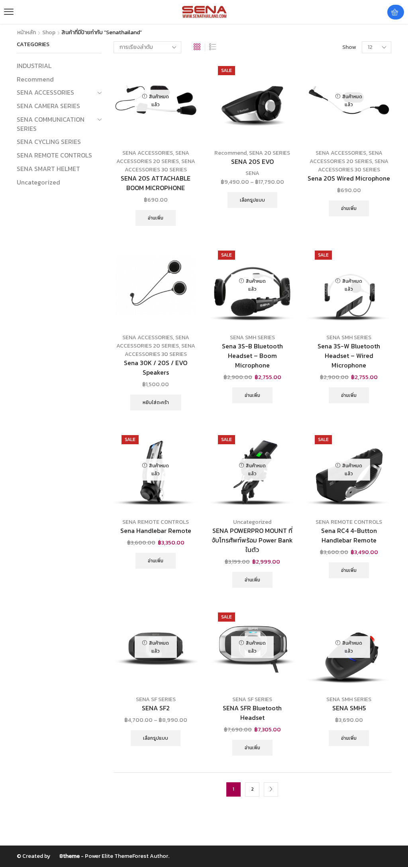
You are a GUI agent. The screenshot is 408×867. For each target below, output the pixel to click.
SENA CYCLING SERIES (49, 141)
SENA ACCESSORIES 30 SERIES (160, 165)
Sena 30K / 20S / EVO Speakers (155, 367)
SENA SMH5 (349, 708)
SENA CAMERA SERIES (48, 106)
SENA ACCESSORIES (147, 153)
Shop (48, 33)
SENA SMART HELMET (48, 168)
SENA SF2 (156, 708)
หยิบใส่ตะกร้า (156, 402)
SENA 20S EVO (252, 161)
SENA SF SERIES (156, 699)
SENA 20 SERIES (269, 153)
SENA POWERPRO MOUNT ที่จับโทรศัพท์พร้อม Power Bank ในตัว (252, 540)
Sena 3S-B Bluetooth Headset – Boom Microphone (252, 356)
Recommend (230, 153)
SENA (252, 173)
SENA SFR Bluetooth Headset (252, 713)
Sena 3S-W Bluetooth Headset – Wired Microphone (349, 356)
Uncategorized (252, 522)
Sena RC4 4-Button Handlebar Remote (349, 535)
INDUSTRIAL (34, 65)
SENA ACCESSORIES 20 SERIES (152, 157)
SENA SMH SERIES (252, 337)
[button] (9, 12)
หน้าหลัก (26, 33)
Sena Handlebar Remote (155, 530)
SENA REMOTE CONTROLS (155, 522)
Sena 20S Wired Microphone (349, 178)
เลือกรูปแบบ (252, 200)
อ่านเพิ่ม (155, 218)
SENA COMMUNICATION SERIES (50, 124)
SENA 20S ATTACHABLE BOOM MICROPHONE (155, 183)
